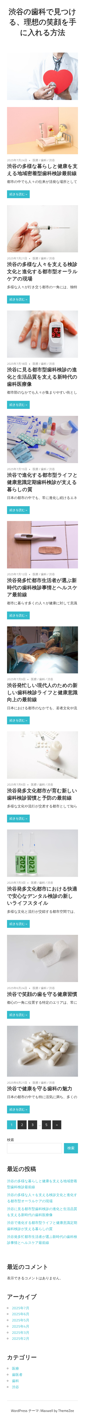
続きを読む (17, 194)
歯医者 (17, 1374)
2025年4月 (20, 1326)
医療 (35, 160)
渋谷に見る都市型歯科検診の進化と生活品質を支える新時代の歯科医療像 (42, 376)
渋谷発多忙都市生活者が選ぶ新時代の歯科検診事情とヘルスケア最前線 (42, 587)
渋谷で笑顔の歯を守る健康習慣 (42, 994)
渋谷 (52, 160)
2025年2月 (20, 1338)
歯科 (44, 160)
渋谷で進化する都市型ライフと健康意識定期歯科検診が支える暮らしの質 (42, 482)
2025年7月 (20, 1308)
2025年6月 (20, 1314)
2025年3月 (20, 1332)
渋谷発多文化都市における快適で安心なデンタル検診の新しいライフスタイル (42, 896)
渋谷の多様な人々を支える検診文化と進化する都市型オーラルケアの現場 (42, 271)
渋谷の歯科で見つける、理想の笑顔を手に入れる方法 (42, 22)
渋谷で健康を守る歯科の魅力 (39, 1088)
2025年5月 (20, 1320)
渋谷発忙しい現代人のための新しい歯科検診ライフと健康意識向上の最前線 (42, 692)
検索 (10, 1139)
